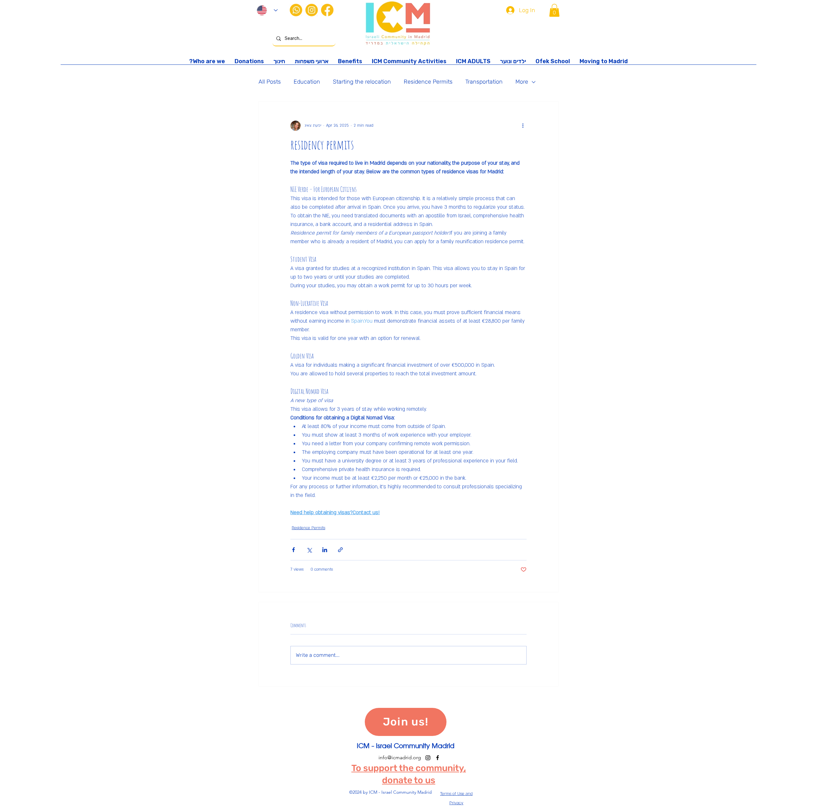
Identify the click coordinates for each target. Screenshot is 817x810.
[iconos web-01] (327, 10)
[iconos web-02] (296, 10)
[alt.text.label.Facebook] (437, 757)
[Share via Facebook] (293, 550)
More (521, 81)
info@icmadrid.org (400, 757)
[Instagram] (428, 757)
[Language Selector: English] (267, 10)
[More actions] (523, 126)
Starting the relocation (362, 81)
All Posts (270, 81)
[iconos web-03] (311, 10)
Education (307, 81)
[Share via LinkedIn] (325, 550)
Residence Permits (428, 81)
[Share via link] (340, 550)
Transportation (484, 81)
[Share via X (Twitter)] (309, 550)
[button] (554, 10)
